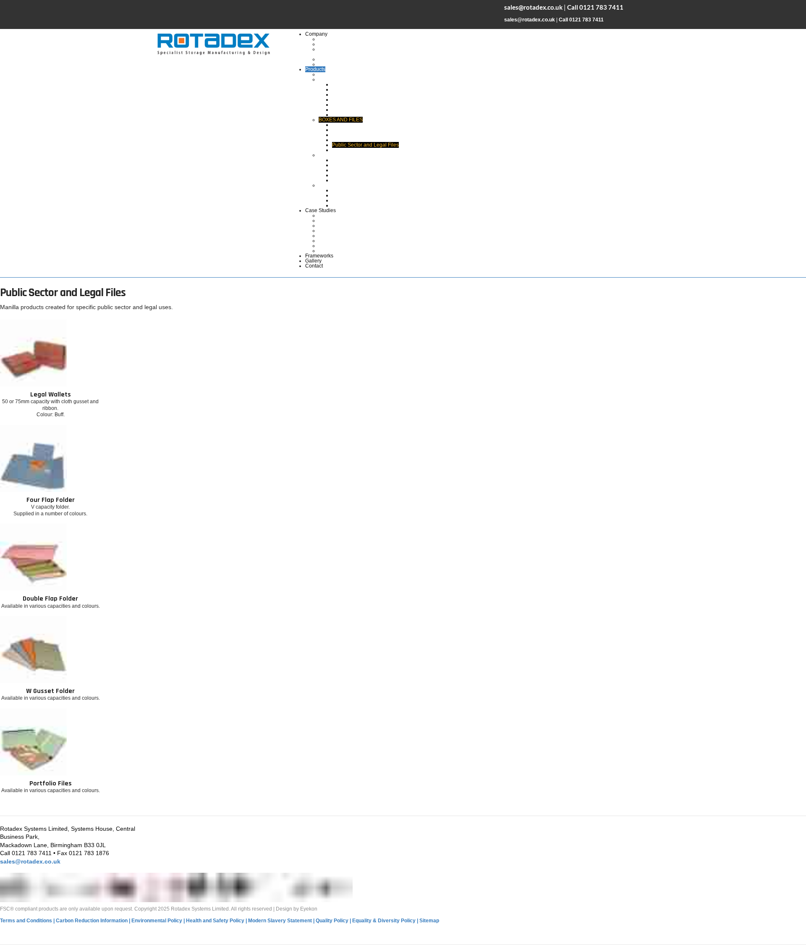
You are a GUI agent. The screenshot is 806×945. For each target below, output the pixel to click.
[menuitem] (316, 34)
